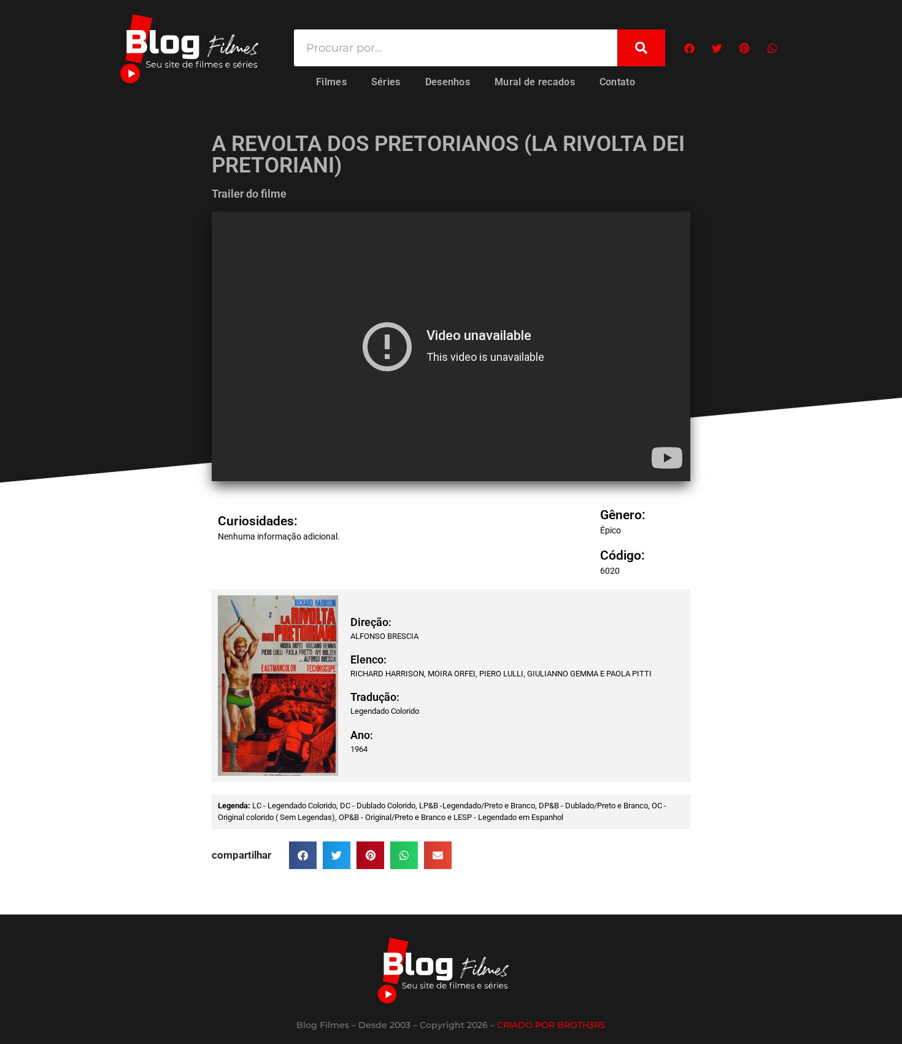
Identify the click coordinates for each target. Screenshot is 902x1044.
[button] (689, 48)
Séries (386, 82)
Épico (610, 530)
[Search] (641, 47)
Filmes (331, 82)
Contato (617, 82)
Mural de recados (535, 82)
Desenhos (447, 82)
